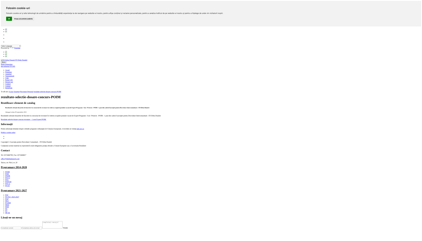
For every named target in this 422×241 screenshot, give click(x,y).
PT (6, 211)
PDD (7, 207)
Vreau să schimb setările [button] (23, 19)
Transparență (9, 76)
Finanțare (8, 72)
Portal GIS (9, 80)
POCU (7, 178)
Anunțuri (8, 74)
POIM (7, 172)
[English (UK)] (6, 32)
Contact (8, 84)
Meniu (4, 62)
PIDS (7, 205)
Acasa (11, 92)
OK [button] (9, 19)
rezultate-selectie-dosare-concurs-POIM (47, 92)
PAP (6, 199)
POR (7, 174)
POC (7, 180)
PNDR (7, 176)
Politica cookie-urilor (8, 132)
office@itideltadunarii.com (10, 159)
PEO (7, 201)
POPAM (8, 182)
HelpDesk (8, 88)
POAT (7, 186)
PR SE (7, 213)
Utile (7, 78)
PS (6, 209)
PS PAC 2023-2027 (12, 197)
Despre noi (9, 82)
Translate (17, 48)
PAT (6, 195)
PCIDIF (8, 203)
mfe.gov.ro (80, 129)
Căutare (8, 86)
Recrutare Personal (26, 92)
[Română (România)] (6, 29)
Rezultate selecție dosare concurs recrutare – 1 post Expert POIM (23, 119)
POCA (7, 184)
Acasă (7, 70)
